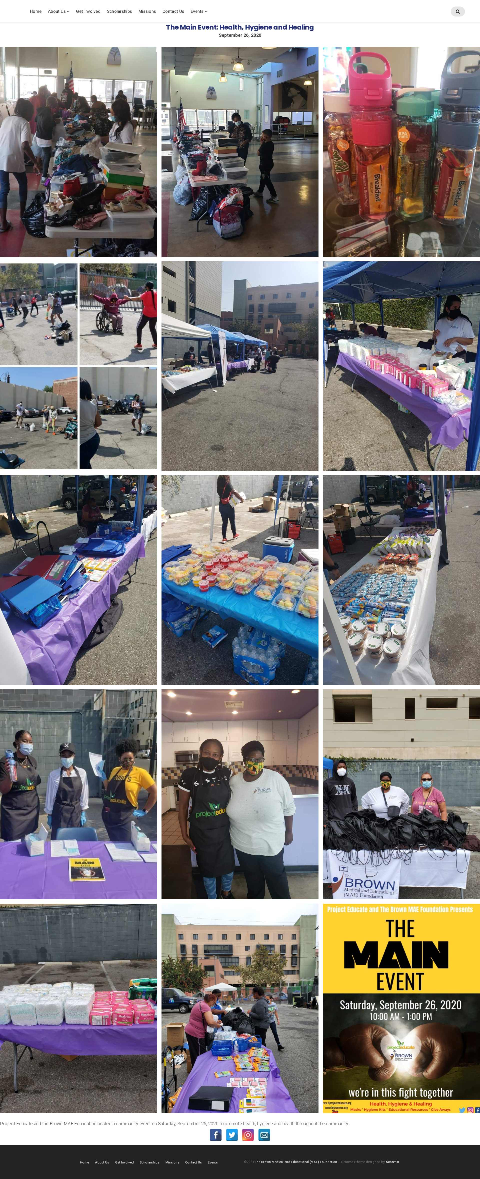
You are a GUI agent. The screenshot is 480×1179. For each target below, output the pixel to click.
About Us (57, 11)
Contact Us (173, 11)
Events (197, 11)
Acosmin (392, 1162)
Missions (147, 11)
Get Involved (88, 11)
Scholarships (119, 11)
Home (36, 11)
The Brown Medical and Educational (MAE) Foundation (296, 1162)
